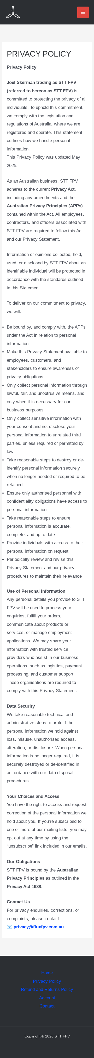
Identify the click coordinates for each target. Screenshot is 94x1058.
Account (47, 997)
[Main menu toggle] (83, 12)
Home (47, 972)
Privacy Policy (47, 981)
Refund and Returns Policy (47, 989)
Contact (47, 1006)
